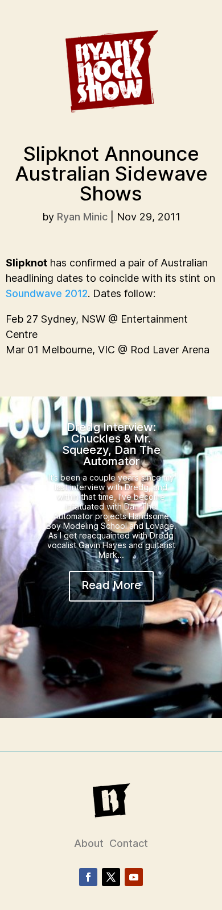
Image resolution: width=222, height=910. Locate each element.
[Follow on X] (111, 877)
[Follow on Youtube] (134, 877)
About (89, 843)
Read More (111, 585)
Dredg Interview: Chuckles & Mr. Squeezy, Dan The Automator (111, 444)
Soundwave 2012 (47, 293)
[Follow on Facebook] (88, 877)
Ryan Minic (82, 217)
